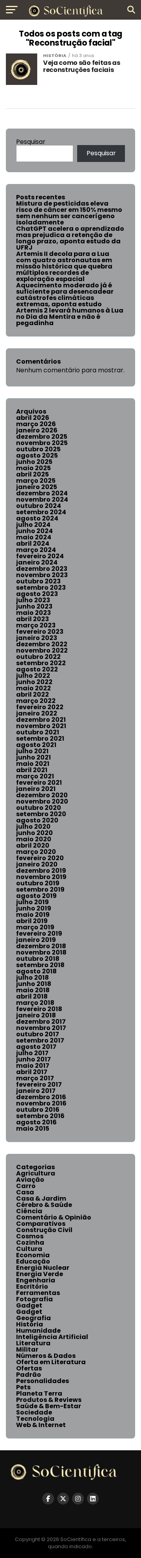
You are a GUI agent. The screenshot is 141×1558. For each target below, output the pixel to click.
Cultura (29, 1248)
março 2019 (35, 927)
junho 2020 (34, 832)
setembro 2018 (40, 964)
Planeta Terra (39, 1393)
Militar (27, 1349)
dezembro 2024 (42, 493)
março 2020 (36, 851)
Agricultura (35, 1173)
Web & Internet (41, 1424)
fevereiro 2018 (39, 1009)
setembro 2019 (40, 889)
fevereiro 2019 (39, 933)
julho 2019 (32, 902)
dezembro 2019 (41, 870)
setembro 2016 (40, 1115)
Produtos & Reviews (48, 1399)
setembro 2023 (41, 587)
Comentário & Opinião (53, 1217)
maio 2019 (33, 914)
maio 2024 (33, 537)
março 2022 (36, 700)
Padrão (28, 1374)
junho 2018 (33, 983)
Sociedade (34, 1412)
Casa (25, 1192)
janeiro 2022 (36, 713)
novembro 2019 (41, 876)
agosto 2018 (36, 971)
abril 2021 (31, 769)
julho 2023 (33, 600)
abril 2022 (32, 694)
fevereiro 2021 (39, 782)
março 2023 (36, 625)
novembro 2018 (41, 952)
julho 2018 (32, 977)
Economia (33, 1255)
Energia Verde (39, 1273)
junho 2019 (33, 908)
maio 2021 (32, 763)
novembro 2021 (41, 725)
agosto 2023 (37, 593)
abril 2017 (31, 1071)
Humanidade (38, 1330)
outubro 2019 (38, 883)
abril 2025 (32, 474)
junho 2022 (34, 681)
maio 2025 (33, 468)
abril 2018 (32, 996)
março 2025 (36, 480)
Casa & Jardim (41, 1198)
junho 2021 (33, 757)
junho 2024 (34, 530)
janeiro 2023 (36, 637)
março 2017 (35, 1078)
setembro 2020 (41, 814)
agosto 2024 (37, 518)
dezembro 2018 (41, 946)
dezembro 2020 (42, 795)
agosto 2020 (37, 820)
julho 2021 (32, 751)
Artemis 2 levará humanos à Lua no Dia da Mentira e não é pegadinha (69, 316)
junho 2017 (33, 1059)
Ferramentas (38, 1292)
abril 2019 (32, 920)
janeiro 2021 (36, 788)
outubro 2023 (38, 581)
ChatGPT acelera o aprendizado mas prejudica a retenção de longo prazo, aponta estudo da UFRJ (70, 238)
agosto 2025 (37, 455)
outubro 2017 (37, 1034)
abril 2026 (32, 417)
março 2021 (35, 776)
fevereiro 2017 (39, 1084)
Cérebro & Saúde (44, 1204)
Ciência (29, 1211)
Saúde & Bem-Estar (48, 1406)
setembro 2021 (40, 738)
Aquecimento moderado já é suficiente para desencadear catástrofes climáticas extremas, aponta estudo (65, 295)
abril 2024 (32, 543)
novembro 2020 (42, 801)
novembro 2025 (42, 442)
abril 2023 (32, 619)
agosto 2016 (36, 1122)
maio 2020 (33, 839)
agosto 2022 (37, 669)
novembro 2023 (42, 574)
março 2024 (36, 549)
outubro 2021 (37, 732)
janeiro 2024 (37, 562)
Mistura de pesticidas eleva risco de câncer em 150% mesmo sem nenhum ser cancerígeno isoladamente (69, 213)
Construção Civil (44, 1229)
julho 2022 (33, 675)
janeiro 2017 (36, 1090)
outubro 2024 (38, 505)
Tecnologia (35, 1418)
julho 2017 (32, 1053)
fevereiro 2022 (39, 707)
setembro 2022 (41, 663)
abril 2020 (32, 845)
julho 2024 (33, 524)
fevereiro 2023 (39, 631)
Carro (26, 1185)
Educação (33, 1261)
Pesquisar (30, 141)
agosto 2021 (36, 744)
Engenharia (35, 1280)
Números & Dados (46, 1355)
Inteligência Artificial (52, 1336)
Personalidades (42, 1380)
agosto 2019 (36, 895)
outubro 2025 (38, 449)
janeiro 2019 (36, 939)
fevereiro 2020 (40, 858)
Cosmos (29, 1236)
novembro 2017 (41, 1027)
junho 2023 (34, 606)
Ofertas (29, 1368)
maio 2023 (33, 612)
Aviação (30, 1179)
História (29, 1324)
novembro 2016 (41, 1103)
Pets (23, 1387)
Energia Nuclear (42, 1267)
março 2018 (35, 1002)
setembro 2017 (40, 1040)
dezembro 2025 (41, 436)
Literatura (33, 1343)
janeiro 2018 (36, 1015)
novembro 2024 (42, 499)
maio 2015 (32, 1128)
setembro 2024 (41, 512)
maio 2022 (33, 688)
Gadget (29, 1305)
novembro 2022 (42, 650)
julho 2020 (33, 826)
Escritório (32, 1286)
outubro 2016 (38, 1109)
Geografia (33, 1318)
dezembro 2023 (41, 568)
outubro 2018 (38, 958)
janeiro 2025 (36, 486)
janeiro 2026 (37, 430)
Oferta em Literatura (51, 1362)
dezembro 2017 (41, 1021)
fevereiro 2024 (40, 556)
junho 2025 (34, 461)
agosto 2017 (36, 1046)
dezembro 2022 (41, 644)
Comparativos (40, 1223)
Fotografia (34, 1299)
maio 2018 (33, 990)
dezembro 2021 (41, 719)
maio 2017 (32, 1065)
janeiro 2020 (37, 864)
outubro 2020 (38, 807)
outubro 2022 (38, 656)
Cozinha (30, 1242)
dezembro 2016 (41, 1097)
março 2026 (36, 424)
